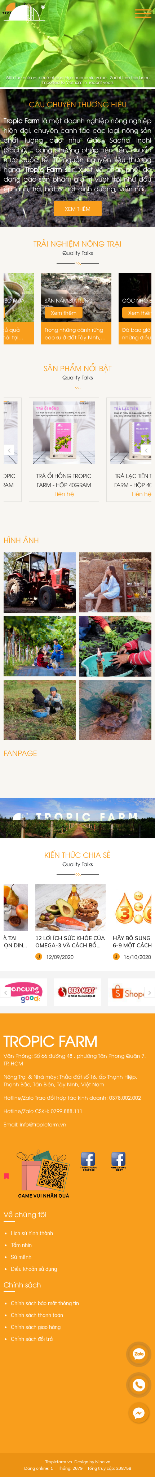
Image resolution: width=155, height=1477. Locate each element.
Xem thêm (77, 208)
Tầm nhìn (21, 1245)
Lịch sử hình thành (32, 1233)
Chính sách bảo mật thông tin (45, 1303)
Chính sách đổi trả (32, 1339)
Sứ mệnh (21, 1257)
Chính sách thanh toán (37, 1315)
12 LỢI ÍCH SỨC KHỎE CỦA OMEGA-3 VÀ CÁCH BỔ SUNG (41, 942)
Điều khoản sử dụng (34, 1269)
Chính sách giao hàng (36, 1327)
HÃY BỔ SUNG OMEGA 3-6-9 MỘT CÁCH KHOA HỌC (117, 942)
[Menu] (143, 13)
